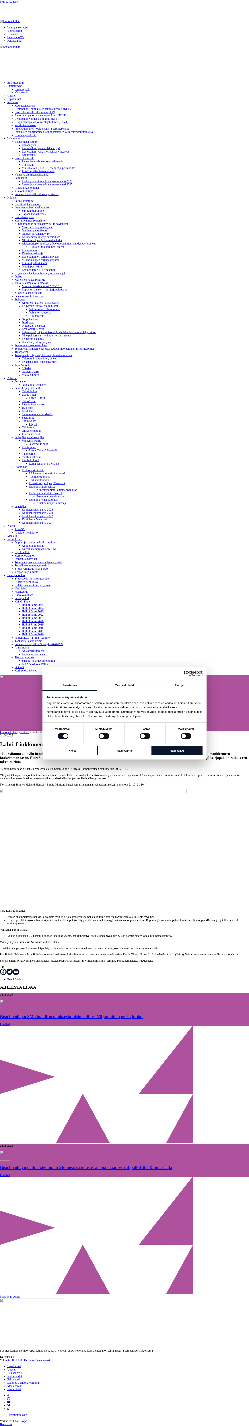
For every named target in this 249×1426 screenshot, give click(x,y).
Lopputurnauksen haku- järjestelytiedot (44, 289)
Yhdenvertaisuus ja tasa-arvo (31, 568)
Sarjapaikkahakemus (34, 213)
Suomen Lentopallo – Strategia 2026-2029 (39, 644)
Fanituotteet (14, 1389)
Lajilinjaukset (29, 154)
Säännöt (19, 667)
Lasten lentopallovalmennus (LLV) (35, 112)
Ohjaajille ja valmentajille (29, 437)
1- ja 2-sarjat (22, 365)
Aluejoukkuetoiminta (27, 187)
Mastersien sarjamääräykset (37, 227)
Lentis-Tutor (29, 394)
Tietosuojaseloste (24, 657)
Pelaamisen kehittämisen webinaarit (42, 161)
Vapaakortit (21, 92)
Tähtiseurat (28, 427)
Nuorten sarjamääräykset (36, 233)
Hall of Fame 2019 (33, 624)
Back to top (6, 1424)
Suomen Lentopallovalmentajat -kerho (37, 194)
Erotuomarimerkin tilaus (50, 496)
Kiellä (72, 750)
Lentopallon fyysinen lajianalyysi (41, 148)
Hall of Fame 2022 (33, 614)
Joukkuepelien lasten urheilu (38, 171)
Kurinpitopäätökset (25, 670)
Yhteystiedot (14, 30)
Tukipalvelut (36, 315)
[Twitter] (9, 972)
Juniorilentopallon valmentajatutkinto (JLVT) (40, 115)
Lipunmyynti (14, 85)
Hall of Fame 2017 (33, 631)
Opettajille (20, 506)
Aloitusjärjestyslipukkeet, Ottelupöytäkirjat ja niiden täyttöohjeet (59, 243)
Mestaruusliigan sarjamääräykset (40, 259)
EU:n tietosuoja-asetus (35, 663)
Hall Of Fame (22, 601)
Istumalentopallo (24, 217)
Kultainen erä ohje (32, 253)
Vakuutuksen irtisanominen (44, 309)
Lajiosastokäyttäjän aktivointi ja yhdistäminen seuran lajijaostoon (59, 332)
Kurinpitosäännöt (24, 555)
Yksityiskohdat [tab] (124, 685)
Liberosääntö (29, 250)
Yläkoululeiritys (24, 191)
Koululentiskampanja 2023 (37, 512)
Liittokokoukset (24, 594)
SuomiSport (29, 420)
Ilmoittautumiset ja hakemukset (32, 207)
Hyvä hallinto (22, 552)
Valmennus (13, 138)
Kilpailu (12, 197)
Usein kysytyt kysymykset (37, 342)
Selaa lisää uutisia (10, 1296)
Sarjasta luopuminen (33, 210)
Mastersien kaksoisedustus (30, 279)
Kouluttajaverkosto (25, 135)
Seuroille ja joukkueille (28, 388)
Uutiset (11, 95)
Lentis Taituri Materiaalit (43, 450)
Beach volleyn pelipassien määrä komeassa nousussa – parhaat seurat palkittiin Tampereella (86, 1167)
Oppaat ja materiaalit (26, 558)
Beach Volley (15, 979)
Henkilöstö (21, 588)
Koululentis (28, 411)
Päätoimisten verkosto (34, 404)
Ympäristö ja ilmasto (26, 572)
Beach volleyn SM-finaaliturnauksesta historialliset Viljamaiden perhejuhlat (71, 1016)
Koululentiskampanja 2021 (37, 522)
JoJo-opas (27, 407)
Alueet (11, 526)
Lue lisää (5, 1024)
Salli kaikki (177, 750)
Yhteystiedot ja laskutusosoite (32, 578)
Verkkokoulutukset (25, 125)
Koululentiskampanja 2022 (37, 516)
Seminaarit (21, 177)
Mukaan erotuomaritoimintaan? (47, 473)
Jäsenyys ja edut (38, 443)
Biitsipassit (28, 322)
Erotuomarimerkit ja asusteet (45, 493)
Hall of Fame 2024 (33, 608)
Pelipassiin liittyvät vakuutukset (40, 305)
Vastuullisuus (14, 539)
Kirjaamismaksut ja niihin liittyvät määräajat (40, 273)
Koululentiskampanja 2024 (37, 509)
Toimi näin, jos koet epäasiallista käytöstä (38, 562)
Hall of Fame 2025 (33, 604)
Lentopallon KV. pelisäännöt (38, 269)
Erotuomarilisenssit (33, 328)
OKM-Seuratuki (31, 430)
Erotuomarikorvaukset (42, 486)
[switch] (104, 736)
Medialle (12, 535)
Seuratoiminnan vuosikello (37, 414)
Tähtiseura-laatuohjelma (28, 640)
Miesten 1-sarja (30, 374)
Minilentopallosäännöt (34, 230)
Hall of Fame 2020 (33, 621)
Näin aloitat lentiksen (34, 384)
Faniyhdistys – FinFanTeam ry (32, 637)
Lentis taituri (29, 447)
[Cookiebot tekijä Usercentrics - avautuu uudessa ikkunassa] (187, 673)
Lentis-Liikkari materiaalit (44, 463)
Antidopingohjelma (33, 545)
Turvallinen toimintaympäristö (32, 565)
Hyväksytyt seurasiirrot (28, 204)
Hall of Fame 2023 (33, 611)
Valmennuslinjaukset (26, 141)
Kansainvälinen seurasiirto (30, 220)
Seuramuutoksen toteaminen (31, 345)
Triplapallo (28, 164)
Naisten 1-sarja (30, 371)
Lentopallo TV (15, 37)
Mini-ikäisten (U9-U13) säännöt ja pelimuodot (48, 168)
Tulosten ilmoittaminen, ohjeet (46, 246)
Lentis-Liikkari (30, 460)
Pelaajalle (20, 381)
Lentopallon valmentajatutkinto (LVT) (37, 118)
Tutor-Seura (29, 401)
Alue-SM (20, 529)
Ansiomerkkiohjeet (33, 650)
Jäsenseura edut (31, 434)
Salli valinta (124, 750)
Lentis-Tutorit (37, 397)
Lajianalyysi (29, 145)
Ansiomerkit (22, 647)
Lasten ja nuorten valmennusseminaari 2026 (47, 181)
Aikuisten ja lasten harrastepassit (40, 302)
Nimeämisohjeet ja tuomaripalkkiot (42, 240)
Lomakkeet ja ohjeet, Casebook (47, 483)
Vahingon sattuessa (40, 312)
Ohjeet (18, 276)
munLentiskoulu (31, 457)
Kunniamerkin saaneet (35, 654)
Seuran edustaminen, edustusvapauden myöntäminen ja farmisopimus (54, 348)
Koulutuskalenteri (25, 105)
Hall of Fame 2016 (33, 634)
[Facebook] (3, 972)
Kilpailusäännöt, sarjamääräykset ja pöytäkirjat (41, 223)
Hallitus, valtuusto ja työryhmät (32, 585)
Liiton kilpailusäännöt (34, 263)
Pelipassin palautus (33, 338)
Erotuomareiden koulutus (43, 499)
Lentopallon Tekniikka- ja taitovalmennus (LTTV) (43, 108)
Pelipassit (20, 299)
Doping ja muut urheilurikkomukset (35, 542)
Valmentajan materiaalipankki (31, 174)
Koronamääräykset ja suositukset (41, 236)
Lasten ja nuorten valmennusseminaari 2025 (47, 184)
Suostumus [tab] (70, 685)
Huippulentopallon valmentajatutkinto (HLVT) (41, 122)
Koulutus (12, 102)
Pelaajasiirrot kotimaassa (29, 296)
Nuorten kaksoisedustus (28, 292)
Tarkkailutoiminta (39, 480)
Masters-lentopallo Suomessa (31, 282)
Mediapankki (14, 1385)
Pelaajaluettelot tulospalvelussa (39, 361)
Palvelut (12, 378)
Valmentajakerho (31, 440)
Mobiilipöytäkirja (32, 266)
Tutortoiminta (29, 391)
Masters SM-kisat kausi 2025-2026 (42, 286)
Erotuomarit (21, 466)
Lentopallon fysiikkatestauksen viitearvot (45, 151)
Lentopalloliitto (16, 575)
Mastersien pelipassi (33, 325)
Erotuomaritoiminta (33, 470)
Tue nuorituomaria (39, 476)
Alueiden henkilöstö (26, 532)
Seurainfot (28, 417)
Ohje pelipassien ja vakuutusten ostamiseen (46, 335)
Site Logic (21, 1421)
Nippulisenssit (30, 319)
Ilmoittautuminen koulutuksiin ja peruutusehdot (42, 128)
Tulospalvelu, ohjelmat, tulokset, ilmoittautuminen (43, 355)
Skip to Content (9, 1)
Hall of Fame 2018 (33, 627)
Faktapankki (14, 40)
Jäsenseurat (21, 591)
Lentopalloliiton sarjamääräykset (40, 256)
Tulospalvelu (14, 34)
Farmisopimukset (24, 200)
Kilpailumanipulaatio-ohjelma (39, 549)
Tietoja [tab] (179, 685)
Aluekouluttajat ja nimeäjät (51, 503)
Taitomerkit (28, 453)
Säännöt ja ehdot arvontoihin (38, 660)
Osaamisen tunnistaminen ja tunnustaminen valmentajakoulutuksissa (54, 131)
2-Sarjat (26, 368)
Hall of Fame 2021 (33, 617)
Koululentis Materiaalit (35, 519)
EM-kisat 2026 (15, 82)
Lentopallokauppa (17, 27)
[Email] (16, 972)
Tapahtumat (14, 99)
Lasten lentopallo (24, 158)
